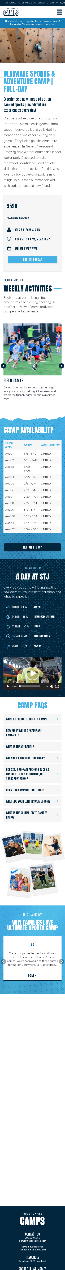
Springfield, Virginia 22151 (32, 1249)
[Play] (8, 686)
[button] (3, 366)
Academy (54, 3)
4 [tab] (41, 985)
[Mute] (51, 686)
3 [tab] (38, 985)
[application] (32, 673)
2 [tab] (34, 985)
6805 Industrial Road (32, 1246)
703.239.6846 (32, 1238)
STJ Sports (43, 3)
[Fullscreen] (57, 686)
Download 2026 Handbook (33, 1261)
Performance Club (27, 3)
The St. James (9, 3)
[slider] (29, 686)
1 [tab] (31, 985)
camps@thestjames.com (32, 1241)
